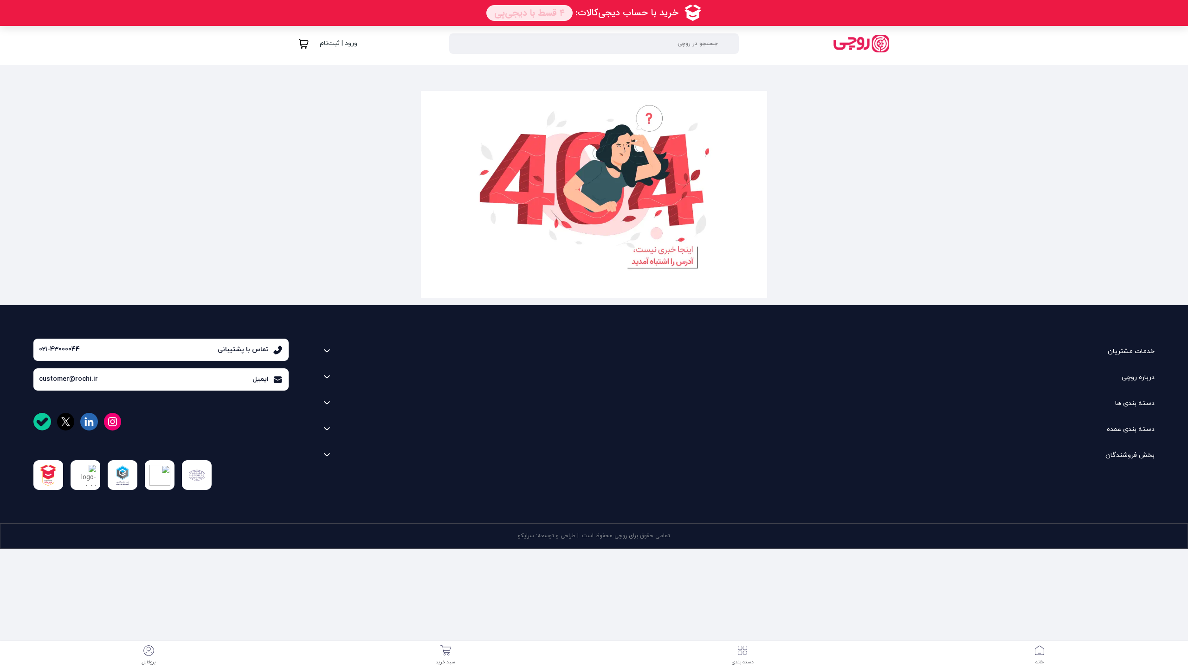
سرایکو (526, 536)
